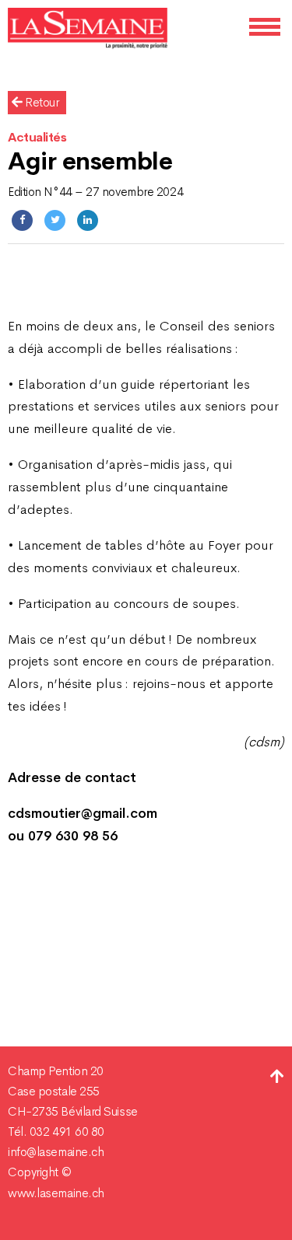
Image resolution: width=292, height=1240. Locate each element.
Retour (41, 102)
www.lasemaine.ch (56, 1193)
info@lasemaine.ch (56, 1152)
